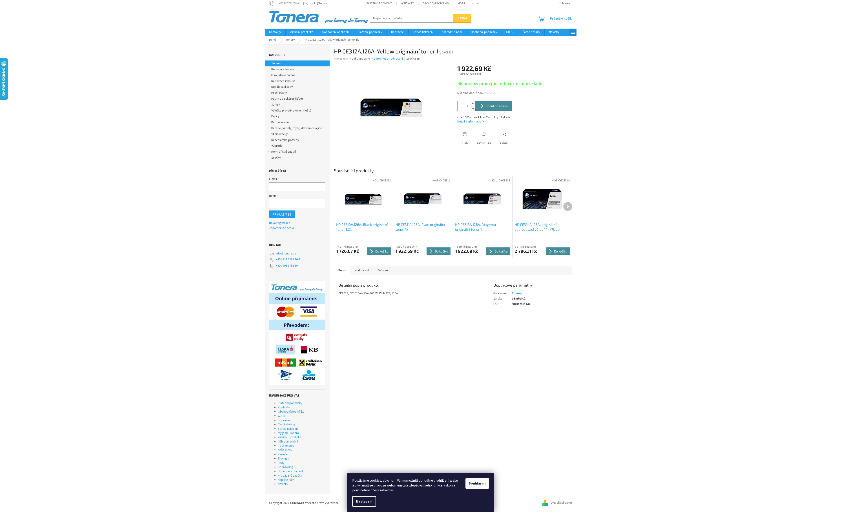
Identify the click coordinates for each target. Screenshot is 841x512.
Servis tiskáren (288, 429)
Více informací (383, 490)
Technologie (286, 446)
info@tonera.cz (286, 253)
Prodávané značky (290, 476)
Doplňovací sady (282, 87)
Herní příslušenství (283, 152)
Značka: (413, 59)
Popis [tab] (342, 270)
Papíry (275, 116)
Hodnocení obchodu (291, 471)
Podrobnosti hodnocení (387, 59)
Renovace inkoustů (283, 81)
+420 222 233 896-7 (288, 259)
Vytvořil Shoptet (561, 503)
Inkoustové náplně (283, 75)
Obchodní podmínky (436, 3)
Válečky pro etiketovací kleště (291, 110)
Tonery (276, 63)
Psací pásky (279, 93)
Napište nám (286, 480)
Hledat (462, 18)
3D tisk (275, 104)
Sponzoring (285, 467)
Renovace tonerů (282, 69)
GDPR (461, 3)
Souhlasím (477, 483)
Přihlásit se (282, 214)
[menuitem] (275, 32)
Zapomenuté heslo (281, 228)
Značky (276, 157)
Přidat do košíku (497, 106)
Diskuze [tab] (383, 270)
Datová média (280, 122)
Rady (281, 463)
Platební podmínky (379, 3)
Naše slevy (285, 450)
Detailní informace (469, 121)
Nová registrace (279, 223)
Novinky (283, 484)
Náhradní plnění (288, 441)
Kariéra (282, 454)
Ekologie (283, 458)
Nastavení (364, 501)
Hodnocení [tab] (362, 270)
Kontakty (407, 3)
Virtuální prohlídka (289, 437)
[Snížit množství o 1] (473, 108)
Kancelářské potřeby (285, 140)
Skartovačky (279, 134)
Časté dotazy (287, 424)
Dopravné (284, 420)
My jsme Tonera (288, 433)
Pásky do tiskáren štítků (287, 99)
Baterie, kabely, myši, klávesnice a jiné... (297, 128)
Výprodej (277, 146)
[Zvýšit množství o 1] (473, 103)
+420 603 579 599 (287, 265)
